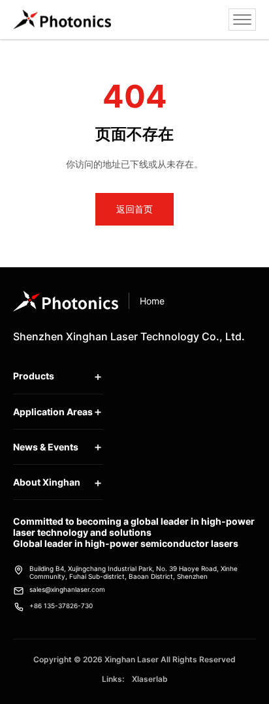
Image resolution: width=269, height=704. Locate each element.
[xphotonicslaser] (62, 19)
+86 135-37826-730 (61, 605)
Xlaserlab (150, 679)
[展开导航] (242, 19)
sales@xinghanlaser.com (67, 589)
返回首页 (134, 208)
